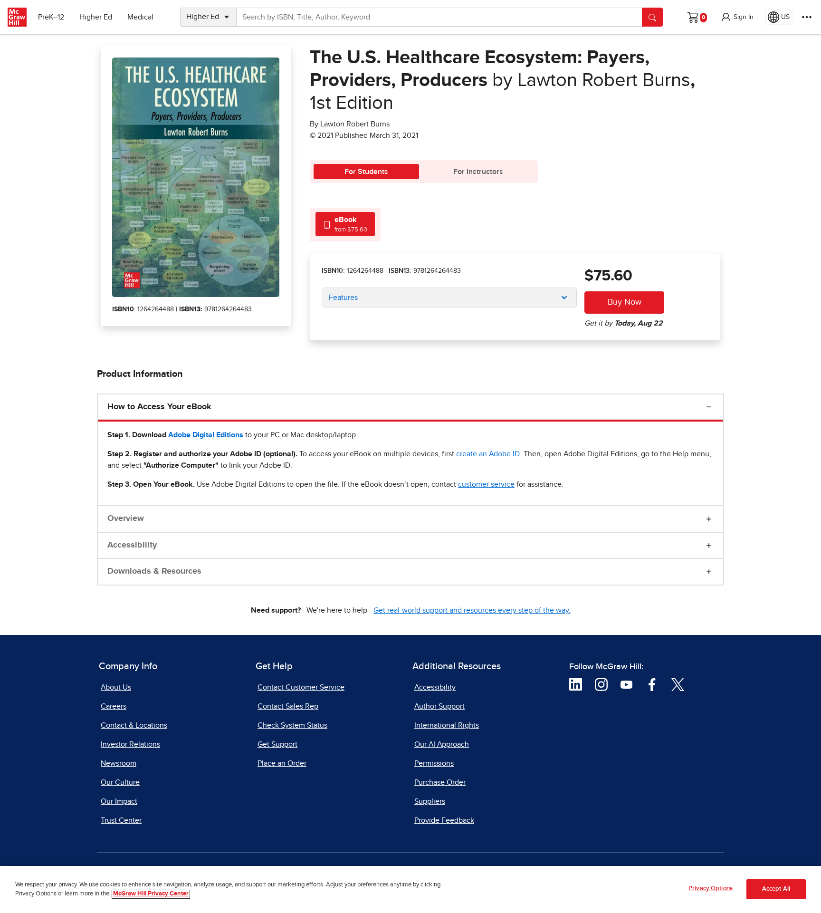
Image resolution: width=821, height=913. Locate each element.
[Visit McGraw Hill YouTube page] (626, 684)
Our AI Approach (441, 744)
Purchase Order (440, 782)
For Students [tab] (366, 171)
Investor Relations (130, 744)
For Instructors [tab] (478, 171)
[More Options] (806, 17)
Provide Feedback (444, 820)
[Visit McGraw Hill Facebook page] (652, 684)
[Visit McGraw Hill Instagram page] (601, 684)
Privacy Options (710, 888)
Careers (113, 706)
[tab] (345, 224)
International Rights (446, 725)
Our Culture (120, 782)
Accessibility (132, 545)
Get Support (277, 744)
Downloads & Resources (154, 571)
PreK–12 (51, 17)
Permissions (434, 763)
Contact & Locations (134, 725)
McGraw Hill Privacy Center (151, 894)
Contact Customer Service (301, 687)
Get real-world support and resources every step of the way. (472, 610)
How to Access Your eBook (159, 407)
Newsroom (118, 763)
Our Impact (119, 801)
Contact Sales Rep (288, 706)
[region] (410, 889)
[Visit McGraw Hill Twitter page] (677, 684)
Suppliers (429, 801)
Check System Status (292, 725)
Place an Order (282, 763)
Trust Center (121, 820)
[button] (736, 17)
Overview (125, 518)
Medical (140, 17)
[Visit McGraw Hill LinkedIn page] (575, 684)
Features (343, 297)
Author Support (439, 706)
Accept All (776, 889)
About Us (116, 687)
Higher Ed (95, 17)
